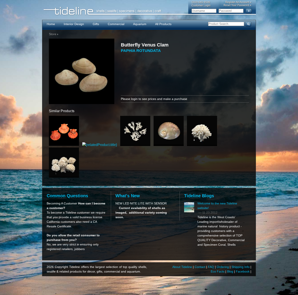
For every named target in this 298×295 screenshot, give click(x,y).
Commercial (116, 24)
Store (52, 34)
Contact (200, 267)
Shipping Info (240, 267)
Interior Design (74, 24)
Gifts (96, 24)
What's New (127, 195)
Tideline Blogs (199, 195)
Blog (230, 271)
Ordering (223, 267)
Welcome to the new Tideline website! (217, 206)
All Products (163, 24)
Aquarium (139, 24)
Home (51, 24)
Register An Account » (238, 2)
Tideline (149, 11)
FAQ (211, 267)
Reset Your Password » (237, 5)
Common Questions (67, 195)
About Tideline (182, 267)
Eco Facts (218, 271)
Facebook (243, 271)
